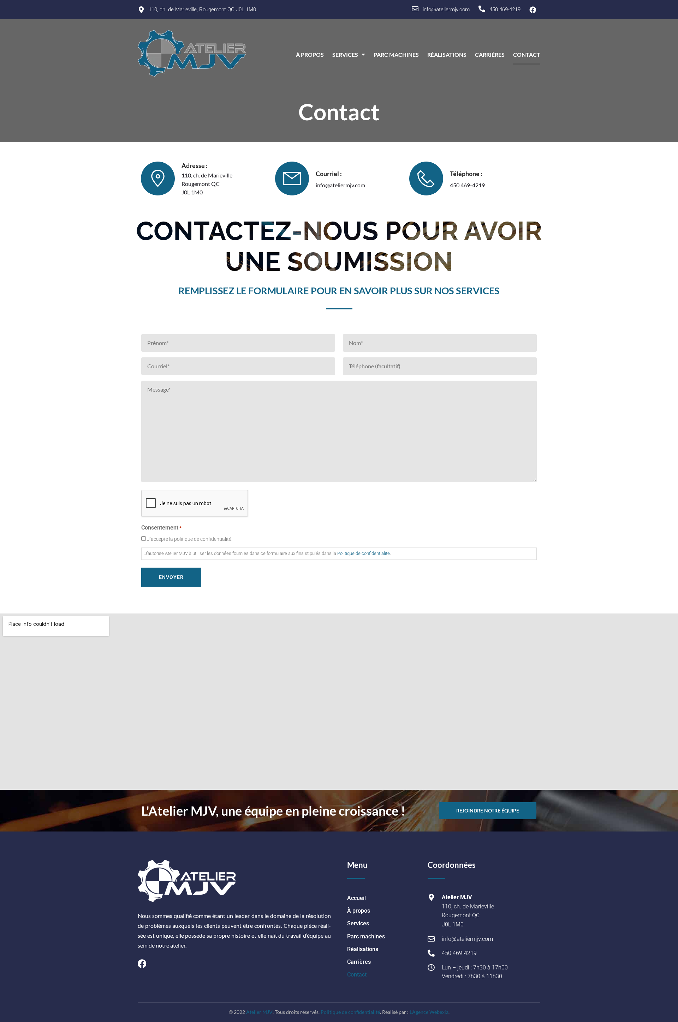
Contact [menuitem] (526, 54)
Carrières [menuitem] (490, 54)
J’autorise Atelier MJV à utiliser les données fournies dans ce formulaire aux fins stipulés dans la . (267, 553)
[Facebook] (142, 963)
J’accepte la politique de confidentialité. (189, 539)
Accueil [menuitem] (356, 898)
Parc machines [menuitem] (396, 54)
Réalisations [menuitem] (446, 54)
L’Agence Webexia (429, 1012)
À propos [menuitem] (310, 54)
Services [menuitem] (345, 54)
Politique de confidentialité (363, 553)
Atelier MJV (259, 1012)
